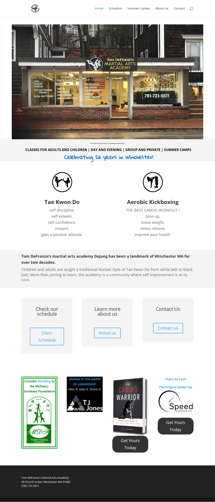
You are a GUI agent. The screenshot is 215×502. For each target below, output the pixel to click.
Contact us (168, 328)
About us (161, 8)
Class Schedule (47, 336)
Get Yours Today (130, 444)
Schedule (115, 8)
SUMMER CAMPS (177, 149)
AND (102, 149)
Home (99, 8)
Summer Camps (138, 8)
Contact (179, 8)
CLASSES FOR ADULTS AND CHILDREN (56, 149)
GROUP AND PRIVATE (142, 149)
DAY (94, 149)
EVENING (114, 149)
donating (44, 381)
